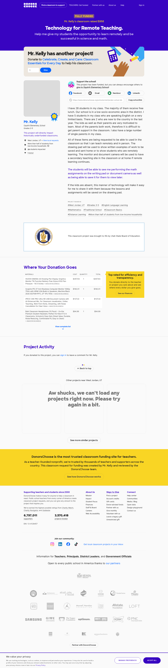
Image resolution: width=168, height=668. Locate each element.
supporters (30, 516)
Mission (89, 495)
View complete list (63, 326)
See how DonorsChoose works (84, 476)
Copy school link (135, 100)
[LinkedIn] (60, 544)
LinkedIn (136, 93)
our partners (113, 563)
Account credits (112, 499)
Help (122, 5)
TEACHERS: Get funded (78, 5)
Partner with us (98, 5)
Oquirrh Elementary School (34, 125)
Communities (132, 499)
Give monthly (111, 511)
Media (129, 501)
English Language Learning (115, 205)
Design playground (134, 507)
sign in (63, 355)
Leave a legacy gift (114, 517)
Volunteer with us (113, 513)
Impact (88, 499)
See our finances (125, 293)
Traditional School (93, 210)
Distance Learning (77, 214)
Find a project (111, 495)
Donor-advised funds (114, 505)
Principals (73, 556)
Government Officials (118, 556)
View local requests (51, 140)
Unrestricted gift (113, 519)
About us (112, 5)
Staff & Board (91, 507)
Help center (131, 495)
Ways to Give (112, 492)
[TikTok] (76, 544)
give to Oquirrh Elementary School (92, 87)
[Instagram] (52, 544)
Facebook (77, 93)
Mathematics (75, 210)
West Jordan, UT (77, 205)
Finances (89, 505)
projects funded (61, 516)
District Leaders (89, 556)
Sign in (141, 5)
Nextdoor (117, 93)
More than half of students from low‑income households (116, 214)
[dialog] (84, 660)
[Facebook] (68, 544)
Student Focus (91, 501)
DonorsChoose (30, 5)
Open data (131, 505)
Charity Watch (67, 508)
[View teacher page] (42, 98)
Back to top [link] (85, 368)
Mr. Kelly (31, 122)
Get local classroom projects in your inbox (103, 544)
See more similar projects (84, 440)
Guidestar (46, 510)
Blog (135, 501)
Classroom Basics (114, 210)
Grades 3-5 (93, 205)
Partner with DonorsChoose (84, 645)
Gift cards (110, 501)
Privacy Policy (40, 665)
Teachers (59, 556)
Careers (89, 511)
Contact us (131, 511)
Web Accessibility (93, 513)
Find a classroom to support (53, 5)
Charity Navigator (31, 510)
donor (31, 152)
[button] (106, 100)
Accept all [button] (152, 660)
